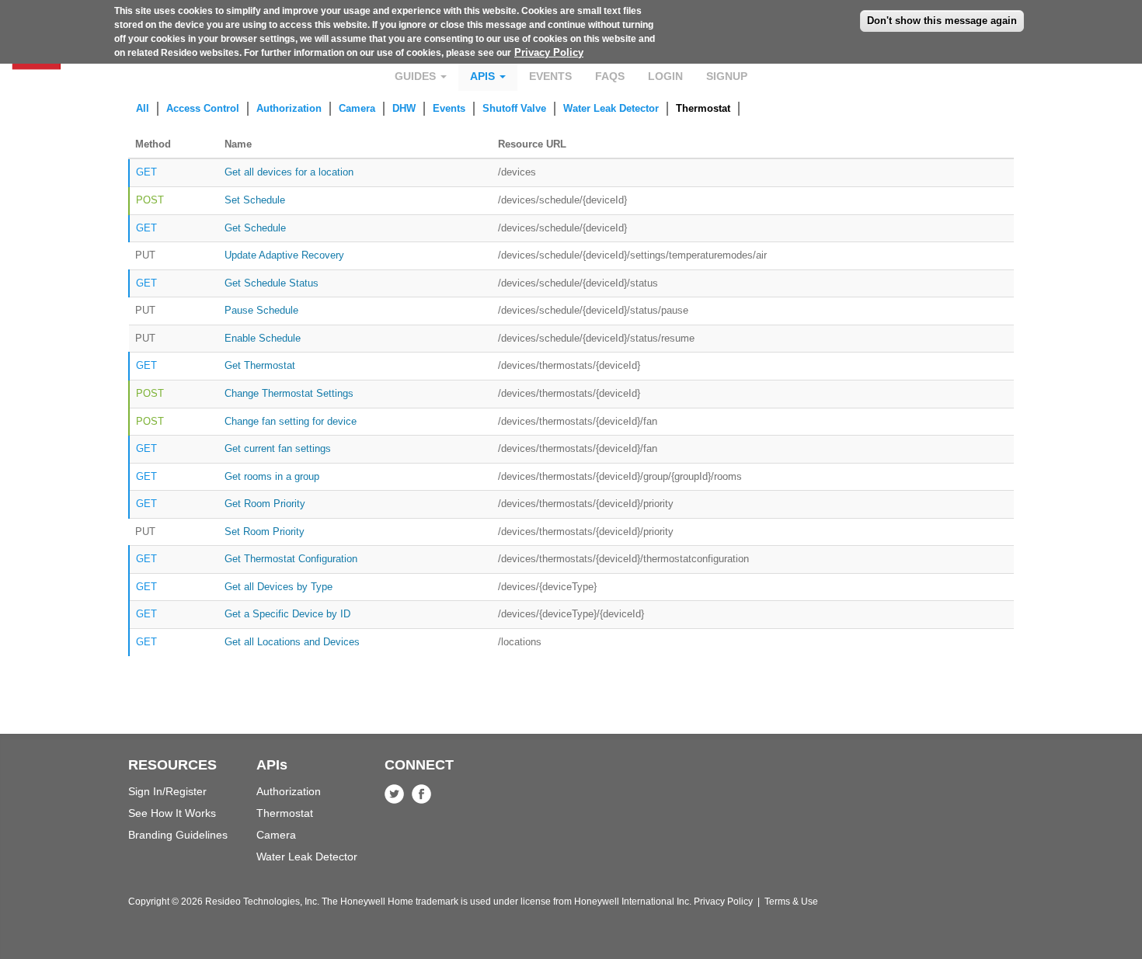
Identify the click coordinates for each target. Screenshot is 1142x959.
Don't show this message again (942, 20)
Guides (417, 76)
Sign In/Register (167, 791)
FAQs (610, 76)
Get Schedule (255, 228)
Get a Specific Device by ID (287, 614)
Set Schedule (255, 200)
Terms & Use (791, 901)
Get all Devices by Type (279, 586)
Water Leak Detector (611, 108)
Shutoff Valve (514, 108)
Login (665, 76)
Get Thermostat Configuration (291, 559)
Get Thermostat (260, 365)
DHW (404, 108)
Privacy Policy (548, 52)
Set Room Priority (265, 531)
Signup (726, 76)
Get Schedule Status (272, 283)
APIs (484, 76)
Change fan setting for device (291, 421)
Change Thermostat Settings (289, 393)
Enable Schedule (263, 338)
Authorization (289, 108)
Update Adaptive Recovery (284, 255)
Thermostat (703, 108)
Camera (357, 108)
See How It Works (172, 813)
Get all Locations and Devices (292, 642)
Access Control (202, 108)
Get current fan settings (278, 448)
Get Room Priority (265, 503)
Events (550, 76)
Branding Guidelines (178, 835)
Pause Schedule (261, 310)
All (142, 108)
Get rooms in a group (272, 476)
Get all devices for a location (289, 172)
